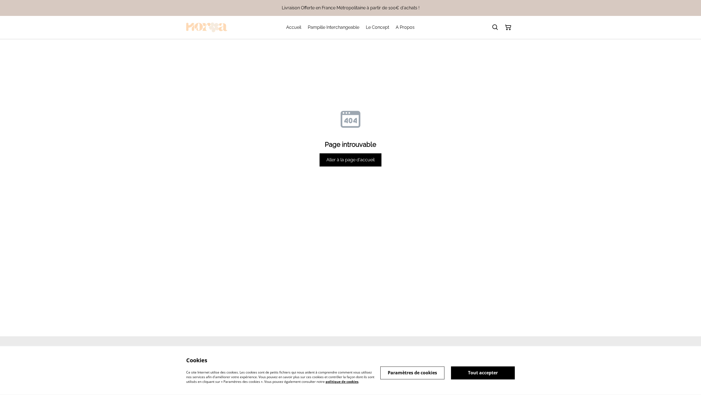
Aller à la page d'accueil (350, 159)
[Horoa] (206, 27)
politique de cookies (342, 381)
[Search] (495, 27)
